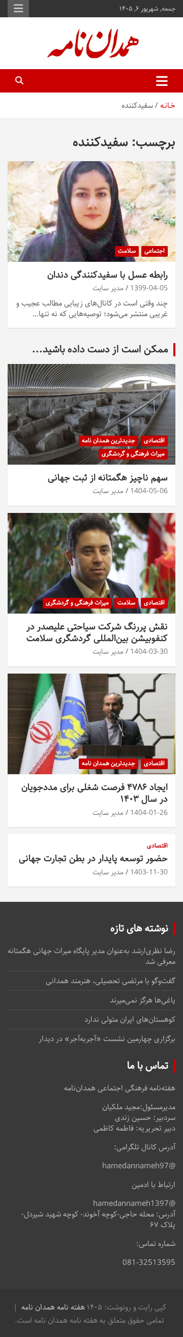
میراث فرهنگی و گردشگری (133, 454)
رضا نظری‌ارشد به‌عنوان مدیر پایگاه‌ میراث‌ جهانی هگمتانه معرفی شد (91, 956)
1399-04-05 (149, 288)
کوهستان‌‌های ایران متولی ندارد (129, 1019)
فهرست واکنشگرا (18, 8)
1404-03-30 (149, 651)
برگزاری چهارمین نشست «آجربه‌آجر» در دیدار (107, 1039)
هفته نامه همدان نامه (53, 1307)
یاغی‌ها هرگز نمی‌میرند (142, 1000)
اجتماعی (154, 251)
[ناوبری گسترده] (161, 81)
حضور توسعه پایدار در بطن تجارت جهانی (93, 859)
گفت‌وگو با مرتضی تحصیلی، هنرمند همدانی (110, 981)
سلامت (127, 251)
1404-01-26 (149, 812)
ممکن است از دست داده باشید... (100, 349)
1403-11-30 (149, 872)
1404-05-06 (149, 491)
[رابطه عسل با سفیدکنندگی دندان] (91, 211)
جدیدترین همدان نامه (108, 440)
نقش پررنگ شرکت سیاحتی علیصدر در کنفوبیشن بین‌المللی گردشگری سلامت (97, 633)
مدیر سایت (108, 288)
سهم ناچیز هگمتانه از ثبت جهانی (108, 478)
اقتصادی (154, 440)
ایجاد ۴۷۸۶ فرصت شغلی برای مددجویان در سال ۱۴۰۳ (94, 793)
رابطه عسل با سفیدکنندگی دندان (107, 275)
